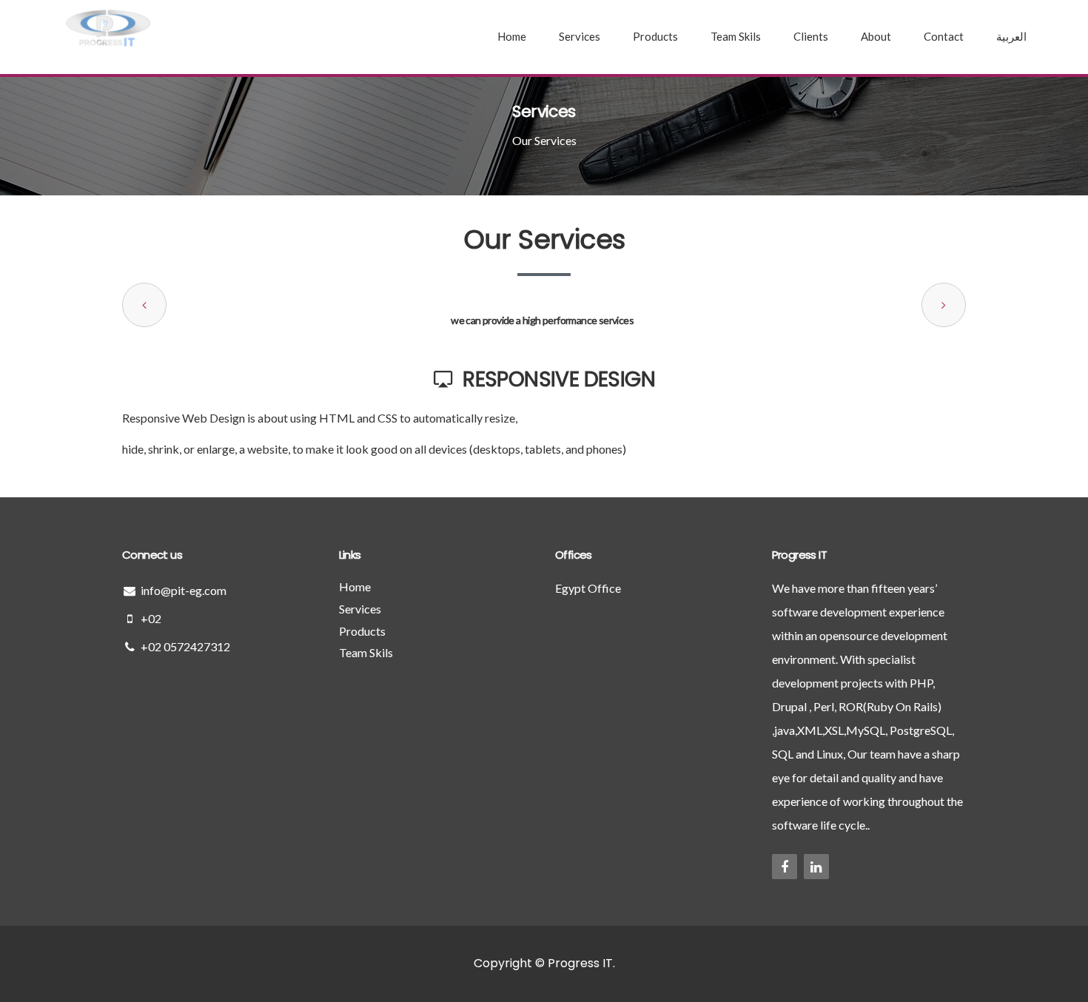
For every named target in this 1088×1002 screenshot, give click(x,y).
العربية (1011, 36)
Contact (944, 36)
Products (655, 36)
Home (511, 36)
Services (579, 36)
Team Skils (736, 36)
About (876, 36)
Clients (810, 36)
